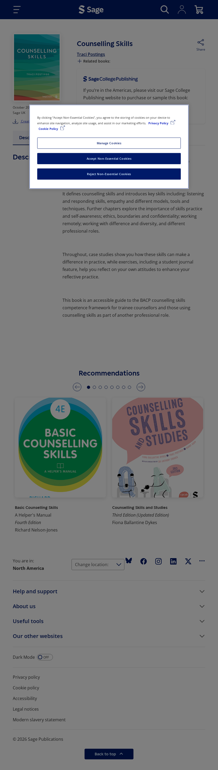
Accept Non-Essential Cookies (109, 158)
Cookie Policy (49, 129)
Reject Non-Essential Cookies (109, 174)
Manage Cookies (109, 143)
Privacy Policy (158, 123)
